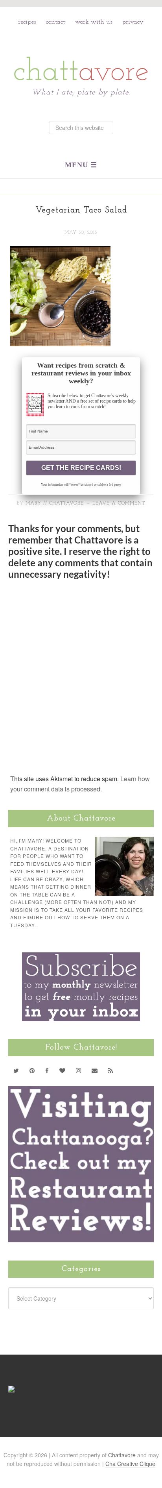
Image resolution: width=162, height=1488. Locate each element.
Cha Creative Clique (130, 1464)
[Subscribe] (110, 1070)
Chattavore (81, 51)
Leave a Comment (118, 503)
